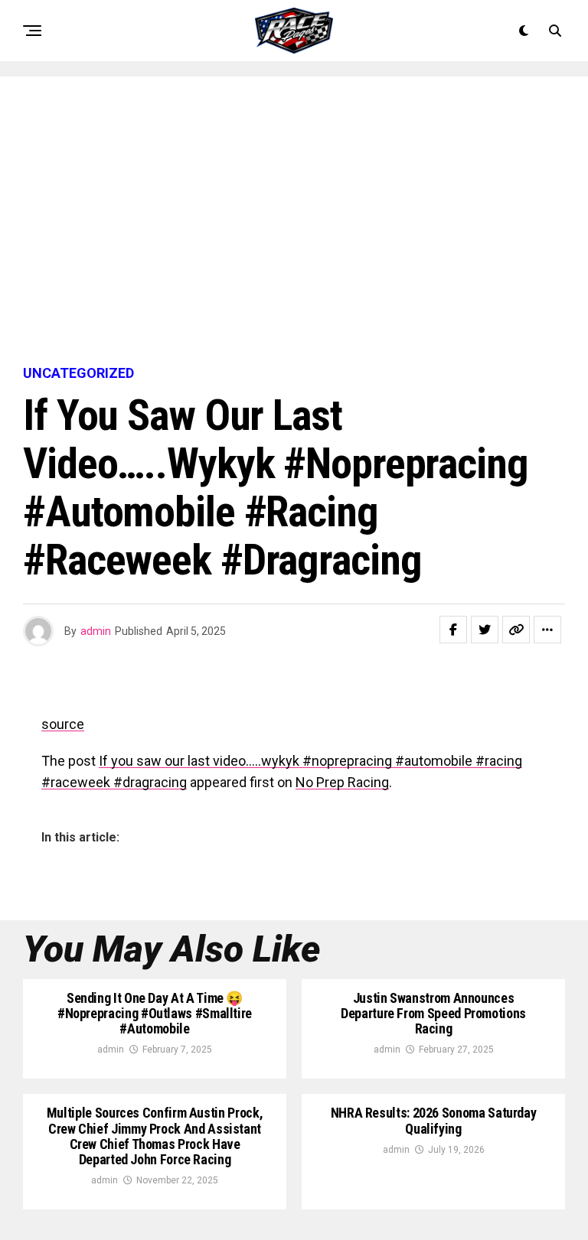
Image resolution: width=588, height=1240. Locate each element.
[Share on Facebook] (453, 629)
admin (95, 631)
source (62, 724)
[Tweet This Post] (484, 629)
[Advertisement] (294, 222)
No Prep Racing (342, 782)
